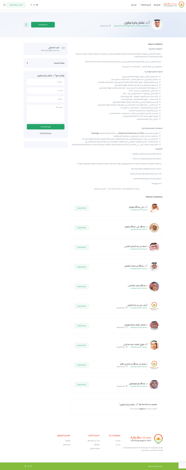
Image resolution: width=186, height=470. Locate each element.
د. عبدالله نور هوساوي (138, 383)
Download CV (43, 24)
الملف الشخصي (94, 448)
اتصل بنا (118, 440)
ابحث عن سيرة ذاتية (93, 440)
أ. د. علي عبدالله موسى (138, 207)
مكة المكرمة (104, 25)
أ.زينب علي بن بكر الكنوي (137, 305)
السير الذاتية (146, 5)
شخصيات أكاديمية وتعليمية (139, 209)
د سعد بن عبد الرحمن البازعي (135, 246)
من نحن (133, 5)
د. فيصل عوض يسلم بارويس (135, 324)
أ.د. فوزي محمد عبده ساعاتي (135, 344)
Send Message (46, 126)
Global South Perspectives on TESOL (131, 133)
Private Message (45, 133)
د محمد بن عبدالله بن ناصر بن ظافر (133, 364)
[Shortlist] (26, 24)
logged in (142, 408)
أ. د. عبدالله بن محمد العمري (135, 266)
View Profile (82, 208)
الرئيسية (157, 5)
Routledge (95, 133)
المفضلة (96, 444)
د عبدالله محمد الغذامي (137, 285)
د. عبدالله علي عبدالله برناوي (136, 226)
